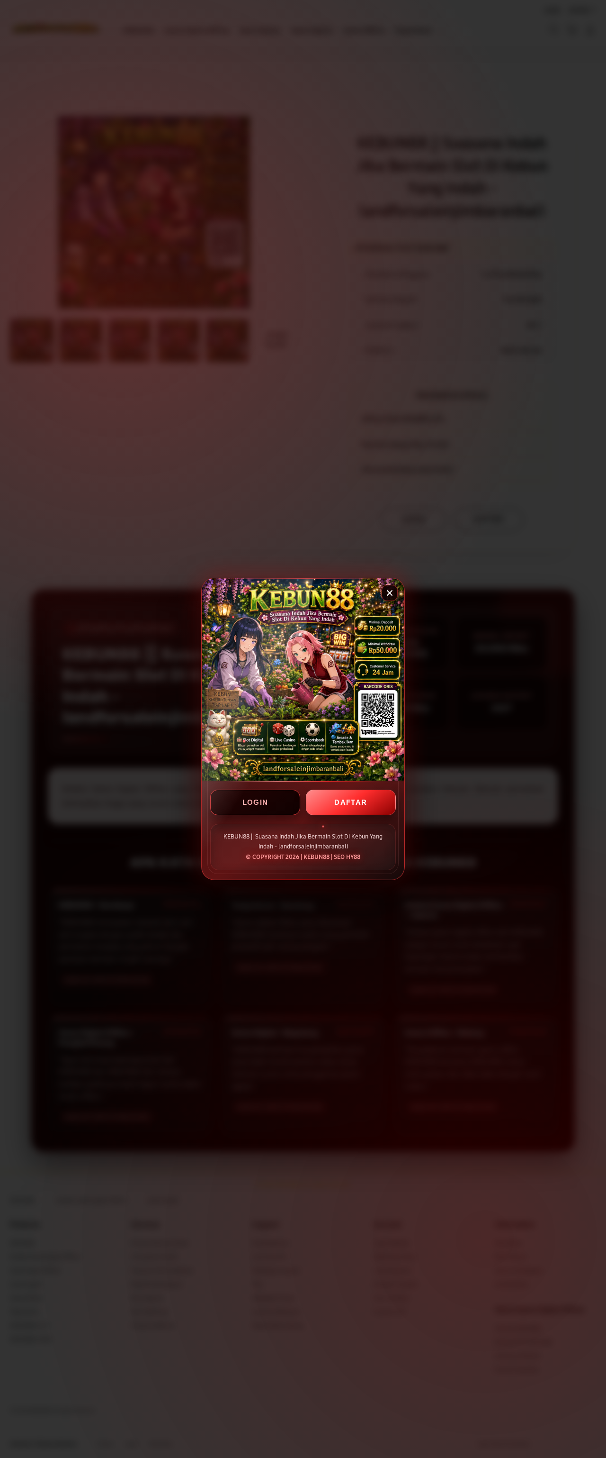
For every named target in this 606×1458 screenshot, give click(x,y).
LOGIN (255, 802)
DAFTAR (350, 802)
